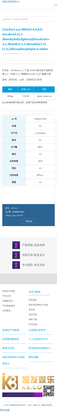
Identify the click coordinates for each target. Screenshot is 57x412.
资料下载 (33, 319)
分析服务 (6, 310)
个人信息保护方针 (38, 339)
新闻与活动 (8, 348)
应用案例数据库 (10, 339)
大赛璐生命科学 (37, 330)
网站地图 (33, 357)
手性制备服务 (8, 306)
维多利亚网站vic (11, 1)
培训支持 (33, 314)
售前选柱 (33, 300)
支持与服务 (35, 292)
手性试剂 (6, 296)
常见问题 (33, 324)
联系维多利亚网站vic (40, 348)
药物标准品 (7, 301)
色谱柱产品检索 (10, 330)
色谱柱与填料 (8, 291)
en (55, 4)
